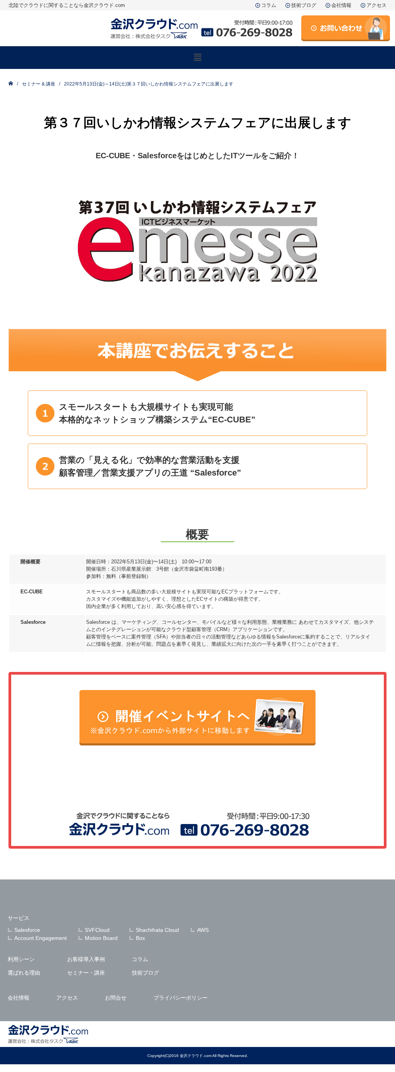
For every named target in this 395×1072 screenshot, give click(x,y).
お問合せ (116, 998)
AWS (203, 930)
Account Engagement (40, 938)
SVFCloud (97, 930)
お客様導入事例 (86, 959)
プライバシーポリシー (181, 998)
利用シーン (21, 959)
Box (140, 938)
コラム (268, 5)
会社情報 (341, 5)
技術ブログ (303, 5)
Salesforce (27, 930)
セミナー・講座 (86, 973)
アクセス (376, 5)
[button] (197, 57)
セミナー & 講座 (38, 84)
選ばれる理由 (24, 973)
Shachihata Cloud (157, 930)
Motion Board (101, 938)
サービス (18, 918)
